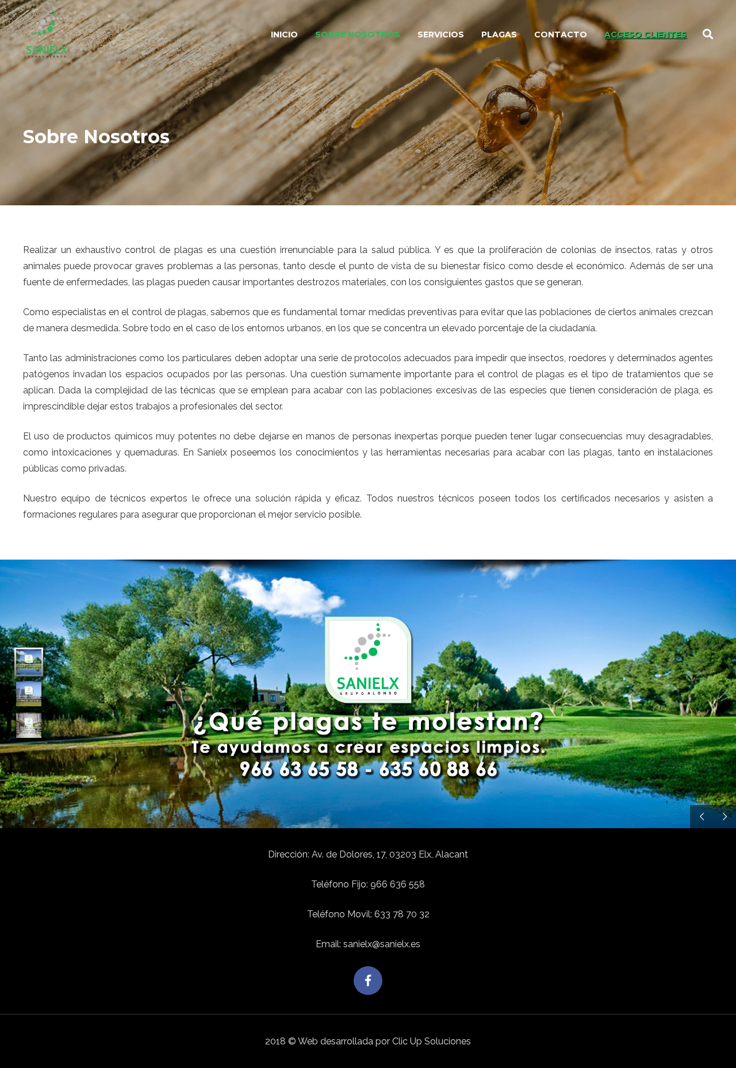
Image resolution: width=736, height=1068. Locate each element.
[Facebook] (368, 980)
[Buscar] (707, 35)
